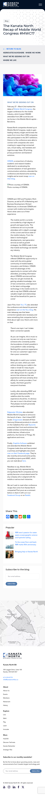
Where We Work (33, 53)
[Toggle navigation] (40, 4)
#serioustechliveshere (13, 53)
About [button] (5, 687)
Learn (5, 726)
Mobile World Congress (23, 109)
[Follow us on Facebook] (18, 787)
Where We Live (9, 60)
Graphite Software (20, 443)
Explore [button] (6, 711)
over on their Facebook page (18, 453)
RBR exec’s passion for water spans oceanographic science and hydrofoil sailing (26, 535)
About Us (6, 691)
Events (5, 694)
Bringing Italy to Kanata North (26, 552)
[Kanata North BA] (11, 4)
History (5, 705)
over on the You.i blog (24, 310)
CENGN (10, 161)
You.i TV (23, 305)
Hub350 (5, 739)
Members (6, 698)
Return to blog (13, 49)
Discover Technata (9, 742)
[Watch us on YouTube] (4, 787)
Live (4, 715)
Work (4, 718)
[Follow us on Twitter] (23, 787)
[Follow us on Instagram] (9, 787)
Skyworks (32, 425)
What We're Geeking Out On (16, 57)
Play (4, 722)
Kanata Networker (9, 746)
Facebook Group (13, 495)
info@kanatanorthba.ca (10, 680)
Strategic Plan (7, 750)
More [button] (5, 735)
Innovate (6, 729)
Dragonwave (17, 420)
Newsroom (6, 702)
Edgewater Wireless (14, 412)
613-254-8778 (8, 677)
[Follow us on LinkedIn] (14, 787)
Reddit (27, 495)
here (24, 461)
